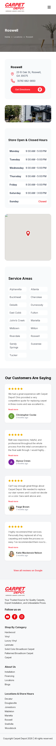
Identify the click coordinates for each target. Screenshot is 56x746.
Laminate (9, 645)
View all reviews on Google (28, 570)
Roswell (8, 719)
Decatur (9, 698)
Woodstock (10, 728)
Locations (9, 680)
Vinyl (7, 636)
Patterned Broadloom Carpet (19, 653)
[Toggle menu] (49, 7)
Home (7, 37)
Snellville (9, 724)
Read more (13, 409)
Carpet (8, 657)
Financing (9, 676)
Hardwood (10, 632)
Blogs (7, 684)
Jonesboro (10, 707)
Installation (10, 672)
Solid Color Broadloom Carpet (19, 649)
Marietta (9, 715)
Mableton (9, 711)
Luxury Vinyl (11, 640)
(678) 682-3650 (26, 80)
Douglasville (11, 703)
